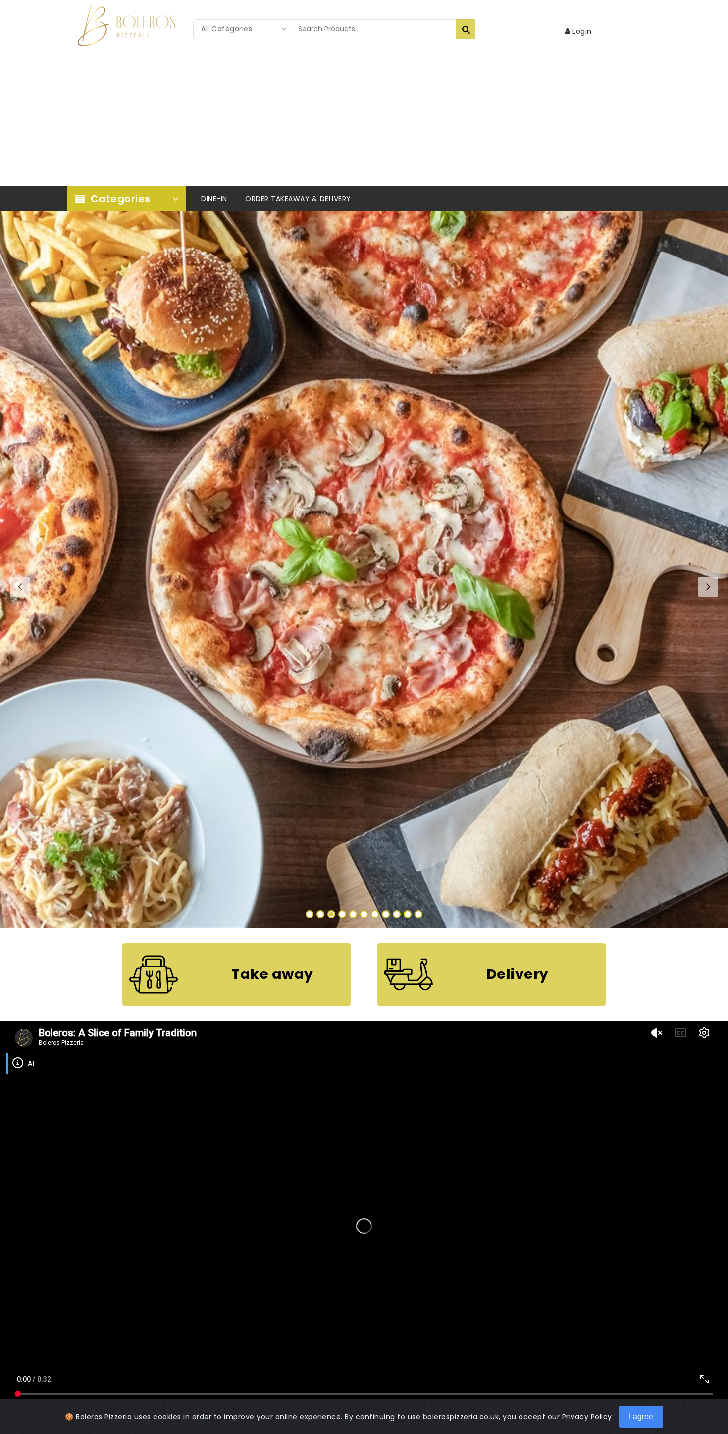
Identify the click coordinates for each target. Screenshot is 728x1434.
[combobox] (243, 29)
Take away (272, 974)
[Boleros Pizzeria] (126, 25)
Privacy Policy (587, 1417)
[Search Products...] (465, 29)
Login (581, 31)
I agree (641, 1416)
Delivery (517, 974)
